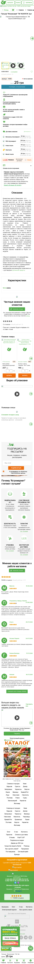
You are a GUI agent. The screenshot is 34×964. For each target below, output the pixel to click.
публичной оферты (18, 270)
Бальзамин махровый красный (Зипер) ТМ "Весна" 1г (9, 364)
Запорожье (8, 789)
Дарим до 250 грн (17, 843)
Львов (8, 792)
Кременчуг (18, 819)
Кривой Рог (25, 792)
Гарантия (9, 835)
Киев (24, 784)
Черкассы (18, 789)
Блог (8, 832)
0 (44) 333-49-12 (11, 879)
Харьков (9, 786)
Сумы (25, 798)
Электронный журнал (9, 910)
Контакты (24, 832)
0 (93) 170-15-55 (22, 879)
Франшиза (5, 907)
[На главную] (3, 2)
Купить (9, 375)
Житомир (17, 803)
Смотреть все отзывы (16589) (17, 691)
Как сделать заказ (25, 910)
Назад (6, 10)
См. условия (24, 531)
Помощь (26, 846)
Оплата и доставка (21, 835)
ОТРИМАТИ (10, 943)
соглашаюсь (14, 471)
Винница (15, 792)
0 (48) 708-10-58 (10, 881)
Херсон (26, 789)
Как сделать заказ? (12, 849)
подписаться (16, 468)
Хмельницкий (12, 801)
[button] (25, 160)
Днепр (25, 786)
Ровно (18, 798)
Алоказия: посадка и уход (10, 415)
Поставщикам (10, 852)
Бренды (17, 854)
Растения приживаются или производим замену (11, 103)
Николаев (16, 795)
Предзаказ (25, 849)
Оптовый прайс (23, 852)
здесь (28, 316)
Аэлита (9, 288)
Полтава (10, 798)
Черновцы (26, 817)
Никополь (25, 795)
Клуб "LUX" (21, 837)
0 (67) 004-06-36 (23, 881)
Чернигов (23, 801)
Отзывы (12, 837)
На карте (19, 891)
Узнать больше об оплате (12, 185)
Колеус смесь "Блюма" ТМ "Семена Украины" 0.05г (24, 364)
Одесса (17, 786)
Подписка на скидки (17, 840)
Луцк (7, 795)
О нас (16, 832)
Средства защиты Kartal (13, 846)
